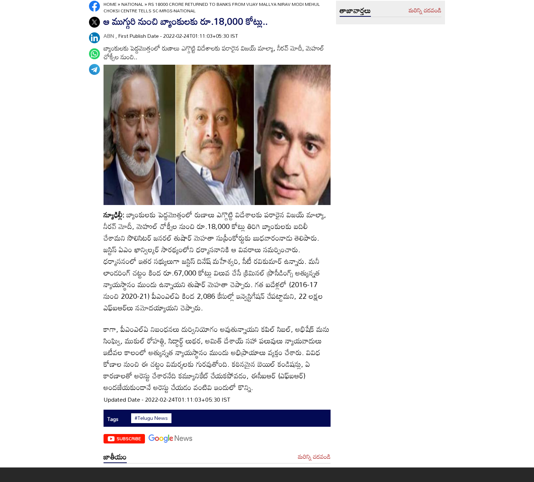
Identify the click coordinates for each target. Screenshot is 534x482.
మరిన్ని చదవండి (314, 457)
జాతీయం (115, 456)
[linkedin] (94, 37)
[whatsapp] (94, 53)
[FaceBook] (94, 6)
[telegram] (94, 69)
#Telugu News (151, 418)
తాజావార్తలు (355, 10)
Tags (112, 419)
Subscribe (129, 438)
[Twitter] (94, 22)
